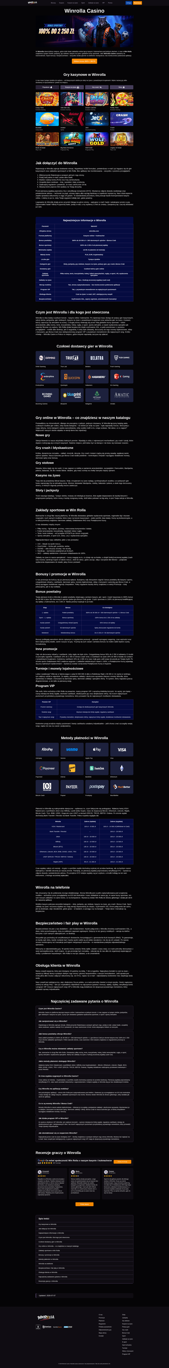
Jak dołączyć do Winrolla (47, 1229)
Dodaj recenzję (122, 1161)
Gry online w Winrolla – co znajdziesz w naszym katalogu (59, 1246)
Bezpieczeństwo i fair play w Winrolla (52, 1268)
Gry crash (95, 87)
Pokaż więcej (84, 1204)
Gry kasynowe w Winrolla (47, 1224)
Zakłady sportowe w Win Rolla (49, 1250)
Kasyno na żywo (70, 87)
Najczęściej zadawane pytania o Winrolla (53, 1277)
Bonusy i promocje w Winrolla (49, 1255)
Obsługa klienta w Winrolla (48, 1272)
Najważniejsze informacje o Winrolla (51, 1233)
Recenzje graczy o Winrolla (48, 1281)
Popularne (46, 87)
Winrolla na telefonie (46, 1264)
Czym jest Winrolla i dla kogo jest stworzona (54, 1237)
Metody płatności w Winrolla (48, 1259)
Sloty (120, 87)
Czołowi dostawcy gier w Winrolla (50, 1242)
